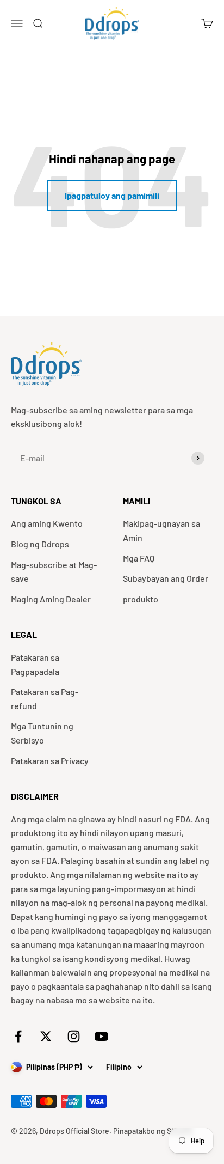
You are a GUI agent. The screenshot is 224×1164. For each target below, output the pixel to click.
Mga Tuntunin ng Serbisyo (42, 733)
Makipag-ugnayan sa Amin (161, 530)
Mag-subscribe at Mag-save (54, 571)
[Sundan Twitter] (46, 1036)
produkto (140, 599)
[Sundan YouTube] (101, 1036)
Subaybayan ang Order (165, 578)
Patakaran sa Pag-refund (44, 698)
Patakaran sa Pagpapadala (35, 664)
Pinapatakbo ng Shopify (153, 1131)
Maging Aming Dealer (51, 599)
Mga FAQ (138, 558)
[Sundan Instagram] (73, 1036)
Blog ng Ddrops (40, 544)
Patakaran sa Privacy (50, 760)
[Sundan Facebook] (18, 1036)
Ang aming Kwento (47, 523)
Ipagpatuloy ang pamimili (112, 195)
